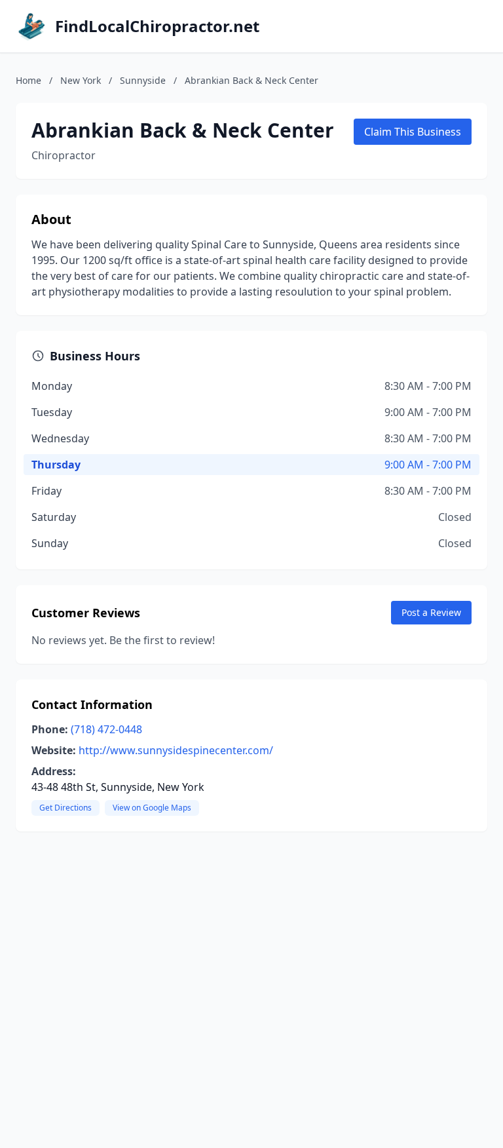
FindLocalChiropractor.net (157, 26)
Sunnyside (143, 80)
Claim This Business (412, 131)
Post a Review (431, 612)
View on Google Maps (152, 807)
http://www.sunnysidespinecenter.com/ (176, 750)
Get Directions (65, 807)
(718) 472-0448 (106, 729)
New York (80, 80)
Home (28, 80)
